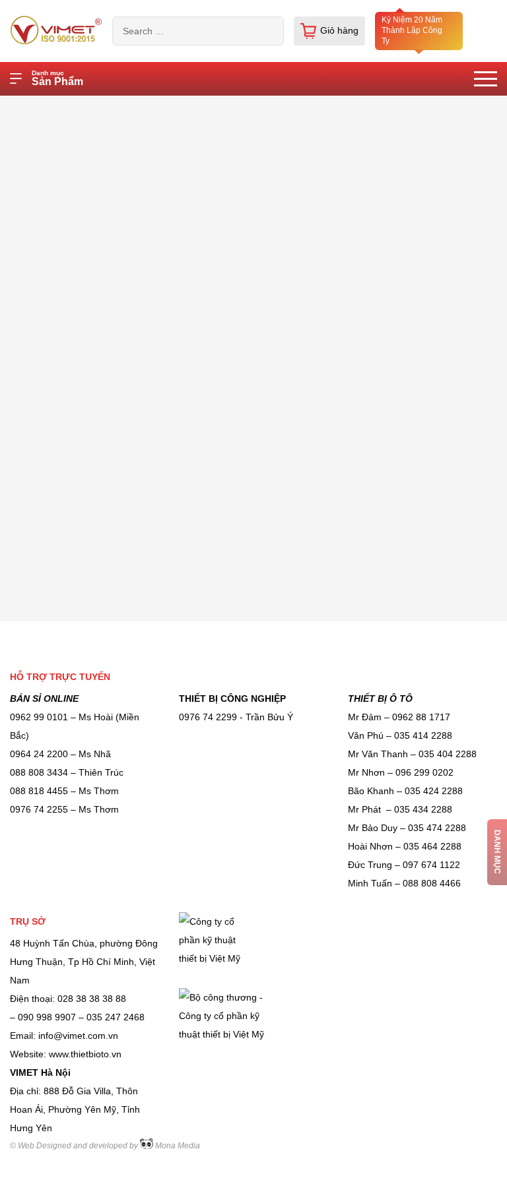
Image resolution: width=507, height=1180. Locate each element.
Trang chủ (97, 108)
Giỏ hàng (339, 30)
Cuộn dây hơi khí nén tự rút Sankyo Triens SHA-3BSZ (258, 108)
